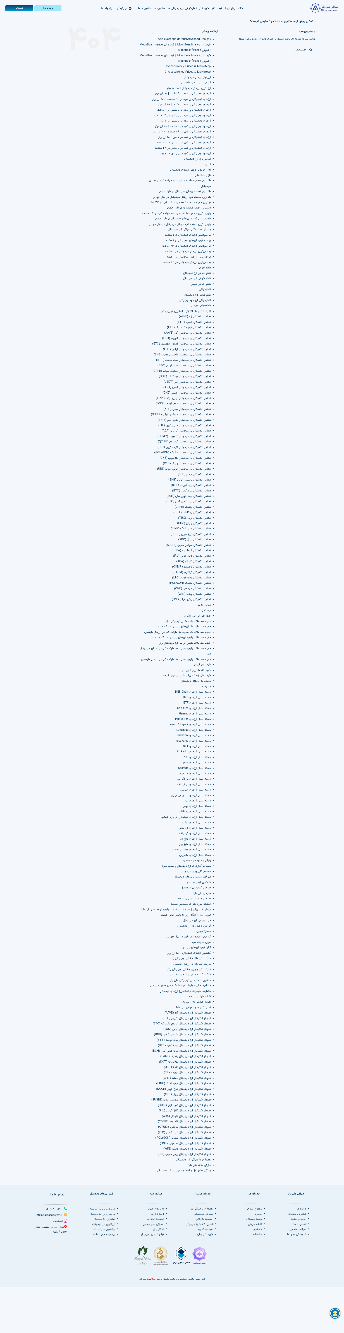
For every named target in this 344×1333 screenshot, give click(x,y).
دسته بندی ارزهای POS (197, 757)
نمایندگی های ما (296, 1234)
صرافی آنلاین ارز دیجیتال (196, 888)
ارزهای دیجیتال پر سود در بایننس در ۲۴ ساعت (182, 115)
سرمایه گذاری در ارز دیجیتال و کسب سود (186, 866)
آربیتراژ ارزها (157, 1214)
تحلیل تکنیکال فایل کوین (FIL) (192, 556)
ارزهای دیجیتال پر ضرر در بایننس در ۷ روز (185, 153)
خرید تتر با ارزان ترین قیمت (194, 670)
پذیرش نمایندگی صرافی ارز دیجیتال (189, 229)
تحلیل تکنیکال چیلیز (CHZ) (194, 523)
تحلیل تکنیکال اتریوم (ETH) (194, 322)
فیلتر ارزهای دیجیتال (152, 1234)
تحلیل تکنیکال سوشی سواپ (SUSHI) (188, 545)
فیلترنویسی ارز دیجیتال (197, 920)
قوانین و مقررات (297, 1214)
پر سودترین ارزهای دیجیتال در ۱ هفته (188, 240)
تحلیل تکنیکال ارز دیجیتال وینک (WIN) (187, 463)
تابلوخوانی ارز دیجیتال (197, 295)
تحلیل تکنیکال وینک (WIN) (194, 594)
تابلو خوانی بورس (200, 284)
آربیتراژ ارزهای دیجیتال (197, 77)
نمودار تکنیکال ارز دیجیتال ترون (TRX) (187, 1072)
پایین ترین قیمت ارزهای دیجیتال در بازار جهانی (182, 219)
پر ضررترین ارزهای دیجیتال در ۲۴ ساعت (187, 262)
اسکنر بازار (158, 1229)
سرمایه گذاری (205, 1229)
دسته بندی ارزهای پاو (198, 801)
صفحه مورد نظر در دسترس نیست (191, 904)
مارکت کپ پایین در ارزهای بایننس (190, 975)
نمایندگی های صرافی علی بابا (193, 1007)
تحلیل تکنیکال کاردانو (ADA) (193, 561)
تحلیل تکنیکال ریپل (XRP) (194, 539)
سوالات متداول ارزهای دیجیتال (192, 877)
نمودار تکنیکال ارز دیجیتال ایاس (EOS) (187, 1029)
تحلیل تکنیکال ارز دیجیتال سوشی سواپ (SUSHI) (181, 414)
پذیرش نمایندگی (203, 1214)
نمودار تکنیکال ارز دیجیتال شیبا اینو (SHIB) (184, 1105)
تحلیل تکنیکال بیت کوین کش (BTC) (188, 501)
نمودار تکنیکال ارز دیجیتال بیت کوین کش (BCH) (181, 1051)
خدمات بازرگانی (204, 1219)
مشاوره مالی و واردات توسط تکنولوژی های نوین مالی (180, 985)
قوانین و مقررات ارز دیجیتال (194, 926)
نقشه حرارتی (255, 1224)
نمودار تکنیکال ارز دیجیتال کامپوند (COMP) (184, 1121)
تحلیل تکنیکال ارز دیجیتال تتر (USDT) (187, 382)
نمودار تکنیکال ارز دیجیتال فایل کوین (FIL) (185, 1111)
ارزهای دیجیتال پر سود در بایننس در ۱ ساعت (184, 110)
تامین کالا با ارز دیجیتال (199, 1224)
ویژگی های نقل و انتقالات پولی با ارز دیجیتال (184, 1171)
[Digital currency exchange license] (172, 1257)
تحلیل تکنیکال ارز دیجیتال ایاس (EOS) (187, 349)
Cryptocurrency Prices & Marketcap (188, 66)
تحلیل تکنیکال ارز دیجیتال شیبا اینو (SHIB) (184, 420)
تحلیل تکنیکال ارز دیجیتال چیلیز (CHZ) (187, 393)
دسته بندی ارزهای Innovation (193, 719)
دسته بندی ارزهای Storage (194, 768)
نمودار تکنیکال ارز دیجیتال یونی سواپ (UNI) (184, 1154)
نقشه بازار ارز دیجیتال (198, 996)
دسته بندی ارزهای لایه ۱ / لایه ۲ (192, 849)
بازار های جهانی (155, 1209)
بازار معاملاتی (203, 175)
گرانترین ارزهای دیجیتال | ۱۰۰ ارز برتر (189, 953)
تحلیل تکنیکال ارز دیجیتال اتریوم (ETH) (186, 338)
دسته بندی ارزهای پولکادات (195, 812)
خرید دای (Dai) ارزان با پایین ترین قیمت (186, 675)
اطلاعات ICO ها (155, 1219)
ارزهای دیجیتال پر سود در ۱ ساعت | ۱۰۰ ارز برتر (183, 93)
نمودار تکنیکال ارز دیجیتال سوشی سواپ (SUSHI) (181, 1100)
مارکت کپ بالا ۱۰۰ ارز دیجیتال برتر (190, 958)
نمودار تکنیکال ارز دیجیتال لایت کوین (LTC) (184, 1132)
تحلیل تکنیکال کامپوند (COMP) (191, 567)
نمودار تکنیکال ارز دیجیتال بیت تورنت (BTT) (184, 1040)
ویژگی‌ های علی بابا (199, 1165)
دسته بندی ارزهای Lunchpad (193, 730)
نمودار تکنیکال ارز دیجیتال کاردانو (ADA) (186, 1116)
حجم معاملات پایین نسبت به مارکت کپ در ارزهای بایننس (176, 659)
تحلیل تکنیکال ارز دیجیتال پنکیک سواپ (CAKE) (181, 371)
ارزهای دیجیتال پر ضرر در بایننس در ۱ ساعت (184, 142)
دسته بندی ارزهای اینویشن (195, 790)
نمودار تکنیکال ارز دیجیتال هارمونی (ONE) (185, 1143)
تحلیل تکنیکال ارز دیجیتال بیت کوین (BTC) (184, 365)
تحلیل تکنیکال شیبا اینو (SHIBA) (191, 550)
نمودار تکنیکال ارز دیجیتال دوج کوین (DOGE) (183, 1089)
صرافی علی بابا (202, 893)
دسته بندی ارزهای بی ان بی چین (191, 795)
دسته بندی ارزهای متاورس (195, 855)
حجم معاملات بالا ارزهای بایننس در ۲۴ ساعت (183, 626)
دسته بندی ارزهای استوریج (195, 773)
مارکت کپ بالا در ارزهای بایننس (192, 964)
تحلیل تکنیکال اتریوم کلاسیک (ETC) (189, 327)
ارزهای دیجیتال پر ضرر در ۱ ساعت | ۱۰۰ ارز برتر (183, 126)
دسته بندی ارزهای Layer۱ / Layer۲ (190, 724)
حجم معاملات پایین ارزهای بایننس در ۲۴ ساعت (181, 637)
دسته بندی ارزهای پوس (197, 806)
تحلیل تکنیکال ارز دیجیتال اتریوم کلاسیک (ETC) (181, 344)
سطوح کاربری (254, 1209)
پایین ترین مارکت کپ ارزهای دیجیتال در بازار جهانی (180, 224)
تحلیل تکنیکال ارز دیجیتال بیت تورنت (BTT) (183, 360)
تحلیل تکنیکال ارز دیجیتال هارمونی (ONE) (185, 458)
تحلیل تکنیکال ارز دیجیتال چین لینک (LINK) (183, 398)
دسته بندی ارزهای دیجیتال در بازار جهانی (186, 817)
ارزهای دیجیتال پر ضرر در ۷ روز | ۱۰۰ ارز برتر (184, 137)
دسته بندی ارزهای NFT (197, 746)
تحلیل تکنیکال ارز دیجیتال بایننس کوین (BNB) (182, 355)
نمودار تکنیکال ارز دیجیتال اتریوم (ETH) (187, 1018)
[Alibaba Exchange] (311, 8)
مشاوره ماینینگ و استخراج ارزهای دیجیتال (185, 991)
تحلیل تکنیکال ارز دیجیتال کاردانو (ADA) (186, 431)
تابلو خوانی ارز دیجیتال (197, 273)
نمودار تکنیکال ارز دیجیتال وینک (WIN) (187, 1149)
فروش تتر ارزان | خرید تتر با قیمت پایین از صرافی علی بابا (176, 909)
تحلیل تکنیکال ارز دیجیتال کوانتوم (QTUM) (184, 442)
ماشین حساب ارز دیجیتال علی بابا (190, 980)
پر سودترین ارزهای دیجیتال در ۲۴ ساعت (186, 246)
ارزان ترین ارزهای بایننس (196, 83)
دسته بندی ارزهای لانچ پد (195, 839)
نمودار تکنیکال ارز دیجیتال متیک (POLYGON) (183, 1138)
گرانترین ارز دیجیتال (104, 1219)
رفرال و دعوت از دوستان (197, 860)
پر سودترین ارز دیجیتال (102, 1209)
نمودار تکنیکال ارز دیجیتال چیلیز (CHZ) (187, 1078)
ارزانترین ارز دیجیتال (103, 1224)
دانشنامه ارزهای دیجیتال (196, 681)
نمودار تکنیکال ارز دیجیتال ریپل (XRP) (187, 1094)
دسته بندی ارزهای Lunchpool (193, 735)
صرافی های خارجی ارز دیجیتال (192, 898)
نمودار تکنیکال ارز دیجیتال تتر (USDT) (187, 1067)
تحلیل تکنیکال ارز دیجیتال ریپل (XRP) (187, 409)
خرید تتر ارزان (202, 665)
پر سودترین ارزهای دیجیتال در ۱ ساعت (188, 235)
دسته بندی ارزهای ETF (197, 703)
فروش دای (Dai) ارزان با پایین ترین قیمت (186, 915)
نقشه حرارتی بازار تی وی (196, 1002)
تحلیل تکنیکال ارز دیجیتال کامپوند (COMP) (184, 436)
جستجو (206, 610)
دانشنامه (257, 1234)
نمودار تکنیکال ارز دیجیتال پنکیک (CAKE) (185, 1056)
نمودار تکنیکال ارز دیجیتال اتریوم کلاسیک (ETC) (182, 1024)
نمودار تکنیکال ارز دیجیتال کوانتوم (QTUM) (184, 1127)
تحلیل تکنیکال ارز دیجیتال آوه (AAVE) (187, 333)
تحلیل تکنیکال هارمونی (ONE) (192, 588)
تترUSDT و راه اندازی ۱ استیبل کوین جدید (185, 311)
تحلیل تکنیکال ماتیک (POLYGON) (190, 583)
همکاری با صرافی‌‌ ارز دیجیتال (193, 1160)
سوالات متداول (298, 1229)
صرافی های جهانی (153, 1224)
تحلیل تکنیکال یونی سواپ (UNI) (191, 599)
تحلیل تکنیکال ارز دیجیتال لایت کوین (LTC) (184, 447)
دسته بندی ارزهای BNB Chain (193, 692)
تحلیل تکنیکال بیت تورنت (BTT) (191, 485)
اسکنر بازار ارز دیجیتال (197, 159)
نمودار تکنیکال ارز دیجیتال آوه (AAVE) (188, 1013)
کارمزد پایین (203, 931)
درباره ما (206, 686)
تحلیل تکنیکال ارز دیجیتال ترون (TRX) (187, 387)
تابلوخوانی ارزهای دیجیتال (195, 300)
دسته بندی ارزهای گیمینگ (195, 833)
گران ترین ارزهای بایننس (196, 947)
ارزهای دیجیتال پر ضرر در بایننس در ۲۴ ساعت (183, 148)
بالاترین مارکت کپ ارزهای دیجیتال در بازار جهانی (181, 197)
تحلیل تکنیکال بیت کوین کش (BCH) (188, 496)
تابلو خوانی (204, 268)
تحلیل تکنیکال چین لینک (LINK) (191, 529)
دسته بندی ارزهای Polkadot (194, 752)
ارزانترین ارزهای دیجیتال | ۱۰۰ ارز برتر (189, 88)
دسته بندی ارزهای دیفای (196, 822)
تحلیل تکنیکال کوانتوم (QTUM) (192, 572)
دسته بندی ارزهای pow (197, 762)
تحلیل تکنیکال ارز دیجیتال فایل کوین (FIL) (184, 425)
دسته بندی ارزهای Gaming (195, 714)
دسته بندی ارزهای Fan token (193, 708)
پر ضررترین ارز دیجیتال (102, 1214)
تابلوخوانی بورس (201, 306)
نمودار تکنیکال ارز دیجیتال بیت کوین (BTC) (184, 1045)
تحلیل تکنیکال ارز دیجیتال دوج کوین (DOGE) (183, 403)
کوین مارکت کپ (201, 942)
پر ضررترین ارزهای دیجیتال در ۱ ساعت (188, 251)
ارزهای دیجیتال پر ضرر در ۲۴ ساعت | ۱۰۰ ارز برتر (181, 132)
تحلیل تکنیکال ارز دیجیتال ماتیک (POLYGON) (182, 452)
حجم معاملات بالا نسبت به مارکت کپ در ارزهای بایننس (177, 632)
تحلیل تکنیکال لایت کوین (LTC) (191, 578)
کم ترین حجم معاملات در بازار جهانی (188, 937)
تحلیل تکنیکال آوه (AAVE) (195, 316)
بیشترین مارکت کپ (104, 1229)
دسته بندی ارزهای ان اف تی (194, 779)
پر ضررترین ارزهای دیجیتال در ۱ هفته (188, 257)
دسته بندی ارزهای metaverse (193, 741)
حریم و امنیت (298, 1219)
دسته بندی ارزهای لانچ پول (195, 844)
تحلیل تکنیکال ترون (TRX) (194, 518)
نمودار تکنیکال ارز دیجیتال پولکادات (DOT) (185, 1062)
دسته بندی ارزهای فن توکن (195, 828)
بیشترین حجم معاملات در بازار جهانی (188, 208)
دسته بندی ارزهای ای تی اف (194, 784)
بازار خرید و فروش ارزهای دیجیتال (190, 170)
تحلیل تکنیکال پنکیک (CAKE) (193, 507)
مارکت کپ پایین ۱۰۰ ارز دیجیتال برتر (189, 969)
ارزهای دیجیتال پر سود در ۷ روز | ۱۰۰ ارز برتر (184, 104)
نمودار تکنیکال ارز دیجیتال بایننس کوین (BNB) (182, 1035)
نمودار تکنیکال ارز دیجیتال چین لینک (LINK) (183, 1083)
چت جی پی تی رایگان (197, 616)
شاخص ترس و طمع (199, 882)
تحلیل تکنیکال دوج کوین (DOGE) (191, 534)
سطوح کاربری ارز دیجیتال (196, 871)
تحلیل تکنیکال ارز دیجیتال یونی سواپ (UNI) (184, 469)
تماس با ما (204, 605)
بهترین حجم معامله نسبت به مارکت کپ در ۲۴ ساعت (179, 202)
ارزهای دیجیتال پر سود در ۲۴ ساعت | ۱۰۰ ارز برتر (181, 99)
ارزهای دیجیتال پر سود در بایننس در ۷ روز (185, 121)
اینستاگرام (58, 1221)
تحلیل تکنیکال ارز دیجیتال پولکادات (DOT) (185, 376)
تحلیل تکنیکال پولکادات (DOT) (192, 512)
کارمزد (258, 1214)
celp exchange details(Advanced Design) (184, 39)
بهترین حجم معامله (104, 1234)
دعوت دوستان (254, 1219)
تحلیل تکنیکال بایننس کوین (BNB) (189, 480)
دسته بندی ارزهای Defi (197, 697)
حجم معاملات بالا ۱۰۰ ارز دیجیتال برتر (188, 621)
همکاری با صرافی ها (202, 1209)
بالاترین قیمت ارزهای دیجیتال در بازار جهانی (184, 191)
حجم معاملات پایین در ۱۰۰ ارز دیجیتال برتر (185, 643)
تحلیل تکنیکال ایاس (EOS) (194, 474)
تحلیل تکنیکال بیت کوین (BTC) (191, 491)
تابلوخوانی (205, 289)
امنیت (207, 164)
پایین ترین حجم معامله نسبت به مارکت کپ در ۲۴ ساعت (176, 213)
